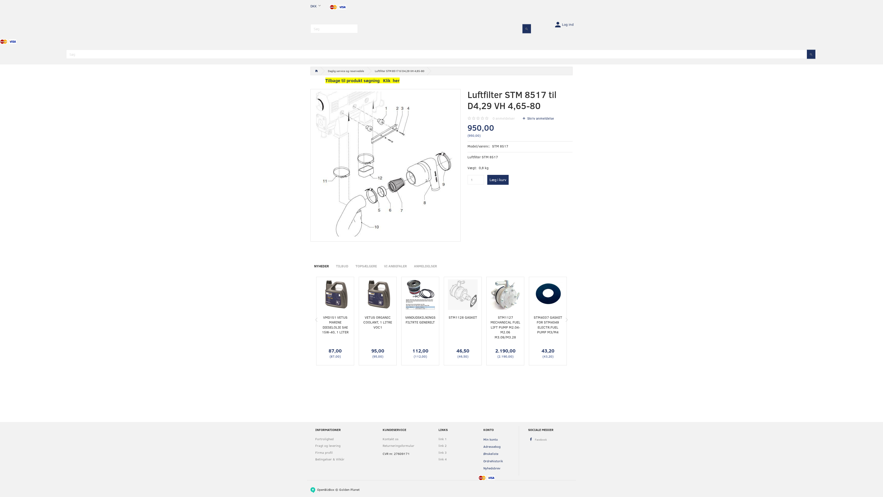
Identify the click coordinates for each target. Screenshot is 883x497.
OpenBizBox (325, 489)
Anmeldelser (425, 266)
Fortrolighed (324, 439)
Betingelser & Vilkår (329, 459)
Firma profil (324, 452)
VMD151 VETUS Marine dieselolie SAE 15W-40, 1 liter (335, 324)
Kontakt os (390, 439)
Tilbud (342, 266)
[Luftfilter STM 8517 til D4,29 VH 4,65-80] (385, 164)
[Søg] (526, 28)
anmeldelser (504, 118)
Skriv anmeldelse (540, 118)
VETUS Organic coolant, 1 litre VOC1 (377, 322)
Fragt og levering (328, 445)
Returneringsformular (398, 445)
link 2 (443, 445)
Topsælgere (366, 266)
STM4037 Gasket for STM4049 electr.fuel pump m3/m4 (548, 324)
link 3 (443, 452)
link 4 (443, 459)
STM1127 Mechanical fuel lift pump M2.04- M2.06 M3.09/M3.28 (505, 327)
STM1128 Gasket (463, 317)
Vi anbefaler (395, 266)
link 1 (443, 439)
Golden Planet (349, 489)
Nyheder (321, 266)
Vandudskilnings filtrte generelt (420, 319)
